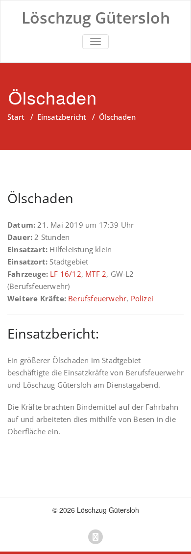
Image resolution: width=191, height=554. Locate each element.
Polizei (142, 298)
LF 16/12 (65, 274)
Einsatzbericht (61, 117)
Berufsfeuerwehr (97, 298)
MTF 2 (95, 274)
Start (15, 117)
